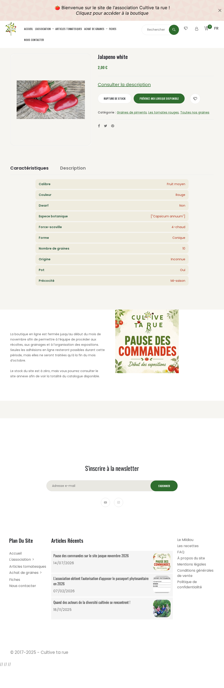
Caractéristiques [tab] (29, 168)
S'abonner (164, 486)
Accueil (28, 29)
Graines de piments (132, 112)
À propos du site (191, 558)
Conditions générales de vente (195, 573)
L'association (43, 29)
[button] (216, 33)
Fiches (112, 29)
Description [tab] (73, 168)
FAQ (180, 552)
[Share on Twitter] (105, 126)
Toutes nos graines (194, 112)
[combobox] (160, 29)
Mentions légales (191, 564)
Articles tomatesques (68, 29)
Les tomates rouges (163, 112)
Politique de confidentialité (189, 584)
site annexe (19, 376)
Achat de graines (94, 29)
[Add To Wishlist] (195, 99)
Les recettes (188, 545)
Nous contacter (34, 40)
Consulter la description (124, 84)
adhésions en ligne (40, 350)
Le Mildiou (185, 539)
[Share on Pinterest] (112, 126)
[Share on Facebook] (99, 126)
